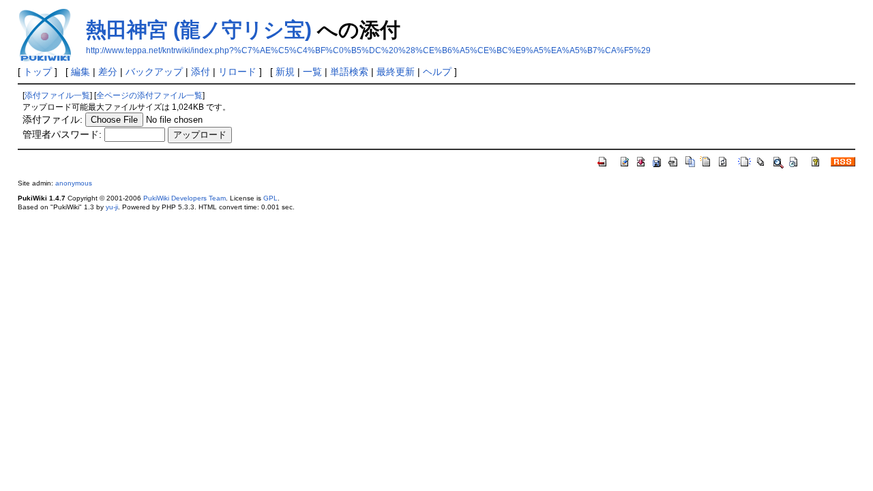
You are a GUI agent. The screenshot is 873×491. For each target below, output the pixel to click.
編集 (80, 71)
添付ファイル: (53, 119)
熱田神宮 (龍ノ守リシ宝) (199, 29)
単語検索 (349, 71)
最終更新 (395, 71)
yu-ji (112, 207)
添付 (200, 71)
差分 (107, 71)
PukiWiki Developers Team (184, 198)
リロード (237, 71)
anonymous (73, 183)
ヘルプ (437, 71)
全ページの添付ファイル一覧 (149, 95)
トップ (37, 71)
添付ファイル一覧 (57, 95)
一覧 (312, 71)
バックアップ (154, 71)
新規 (285, 71)
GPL (270, 198)
